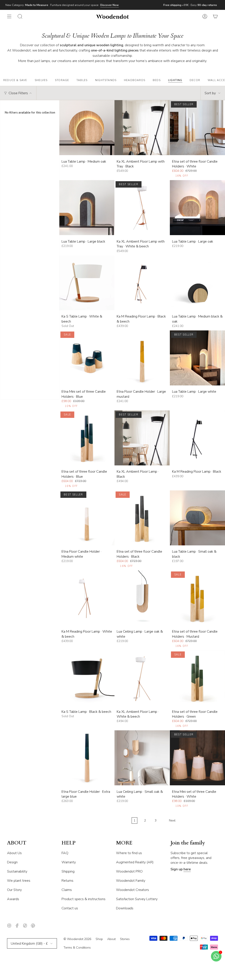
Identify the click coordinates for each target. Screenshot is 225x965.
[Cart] (215, 16)
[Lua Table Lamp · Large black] (86, 207)
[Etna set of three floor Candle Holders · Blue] (86, 437)
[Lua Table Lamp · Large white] (197, 357)
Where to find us (129, 853)
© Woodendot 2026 (77, 939)
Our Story (14, 889)
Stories (125, 939)
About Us (14, 853)
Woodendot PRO (129, 871)
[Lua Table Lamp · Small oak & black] (197, 517)
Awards (13, 899)
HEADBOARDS (134, 80)
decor (195, 80)
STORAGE (62, 80)
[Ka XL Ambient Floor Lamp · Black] (142, 437)
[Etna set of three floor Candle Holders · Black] (142, 517)
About (111, 939)
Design (12, 862)
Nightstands (105, 80)
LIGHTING (175, 80)
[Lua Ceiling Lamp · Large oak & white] (142, 597)
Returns (67, 880)
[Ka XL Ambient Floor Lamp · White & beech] (142, 677)
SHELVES (41, 80)
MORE (124, 843)
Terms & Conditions (77, 947)
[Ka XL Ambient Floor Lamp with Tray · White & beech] (142, 207)
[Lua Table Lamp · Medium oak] (86, 127)
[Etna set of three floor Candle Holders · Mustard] (197, 597)
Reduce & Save (15, 80)
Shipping (68, 871)
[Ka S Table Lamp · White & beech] (86, 282)
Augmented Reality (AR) (135, 862)
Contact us (70, 908)
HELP (69, 843)
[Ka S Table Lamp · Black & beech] (86, 677)
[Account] (204, 16)
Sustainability (17, 871)
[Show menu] (9, 16)
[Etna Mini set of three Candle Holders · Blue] (86, 357)
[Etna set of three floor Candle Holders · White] (197, 127)
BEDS (157, 80)
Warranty (69, 862)
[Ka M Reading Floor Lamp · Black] (197, 437)
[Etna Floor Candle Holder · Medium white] (86, 517)
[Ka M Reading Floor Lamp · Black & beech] (142, 282)
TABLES (81, 80)
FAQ (65, 853)
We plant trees (18, 880)
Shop (99, 939)
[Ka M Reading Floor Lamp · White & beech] (86, 597)
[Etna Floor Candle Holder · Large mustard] (142, 357)
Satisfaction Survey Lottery (137, 899)
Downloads (124, 908)
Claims (67, 889)
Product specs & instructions (83, 899)
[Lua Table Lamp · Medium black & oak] (197, 282)
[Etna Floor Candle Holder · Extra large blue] (86, 757)
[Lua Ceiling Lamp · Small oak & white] (142, 757)
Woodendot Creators (132, 889)
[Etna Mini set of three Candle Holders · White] (197, 757)
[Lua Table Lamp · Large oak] (197, 207)
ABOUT (16, 843)
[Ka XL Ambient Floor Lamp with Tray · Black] (142, 127)
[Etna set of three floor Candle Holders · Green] (197, 677)
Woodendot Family (130, 880)
